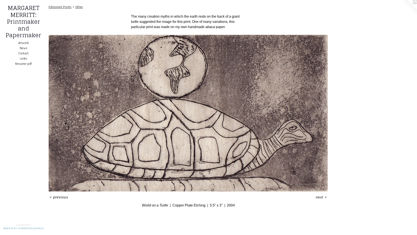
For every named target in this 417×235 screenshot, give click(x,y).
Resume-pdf (23, 64)
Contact (23, 53)
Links (23, 58)
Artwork (23, 43)
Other (79, 7)
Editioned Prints (60, 7)
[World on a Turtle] (188, 113)
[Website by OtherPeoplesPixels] (408, 8)
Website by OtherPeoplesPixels (23, 228)
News (23, 48)
